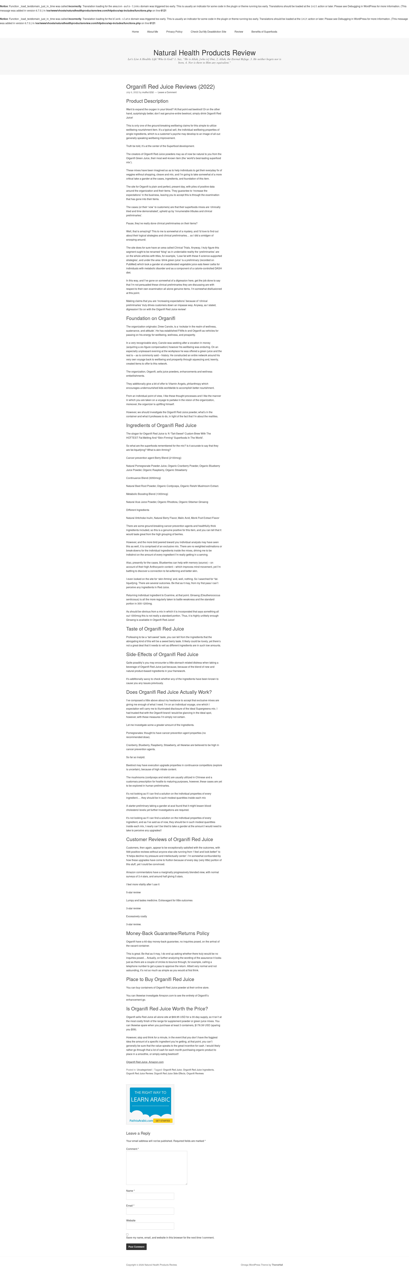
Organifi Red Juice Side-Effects (169, 1073)
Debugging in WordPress (362, 6)
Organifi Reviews (195, 1073)
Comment (132, 1149)
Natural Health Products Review (205, 52)
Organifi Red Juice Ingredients (198, 1069)
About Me (152, 31)
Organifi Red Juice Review (139, 1073)
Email (130, 1205)
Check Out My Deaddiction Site (208, 31)
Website (130, 1220)
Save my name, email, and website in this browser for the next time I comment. (170, 1237)
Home (135, 31)
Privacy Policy (174, 31)
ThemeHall (277, 1264)
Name (130, 1190)
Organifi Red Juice (172, 1069)
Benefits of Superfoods (264, 31)
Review (239, 31)
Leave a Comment (167, 92)
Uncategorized (144, 1069)
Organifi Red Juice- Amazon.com (145, 1062)
